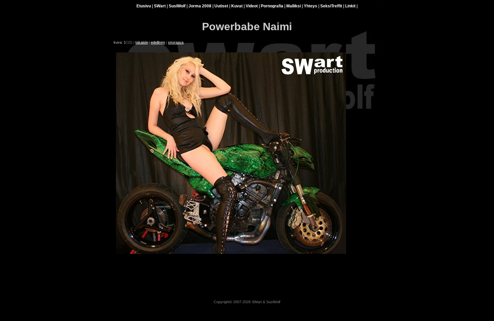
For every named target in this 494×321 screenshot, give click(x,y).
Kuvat (237, 6)
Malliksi (293, 6)
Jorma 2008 (200, 6)
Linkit (350, 6)
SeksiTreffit (331, 6)
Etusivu (143, 6)
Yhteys (310, 6)
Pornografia (272, 6)
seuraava (175, 42)
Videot (252, 6)
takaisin (141, 42)
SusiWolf (177, 6)
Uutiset (221, 6)
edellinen (158, 42)
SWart (160, 6)
